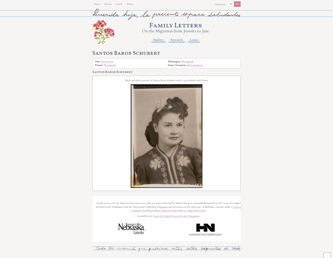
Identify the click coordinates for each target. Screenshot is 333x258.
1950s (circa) (107, 61)
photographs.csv (195, 65)
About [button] (129, 4)
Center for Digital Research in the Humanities (176, 216)
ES (231, 4)
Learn (194, 40)
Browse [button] (108, 4)
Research (177, 40)
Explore (158, 40)
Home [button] (97, 4)
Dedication (220, 4)
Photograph (110, 65)
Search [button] (119, 4)
